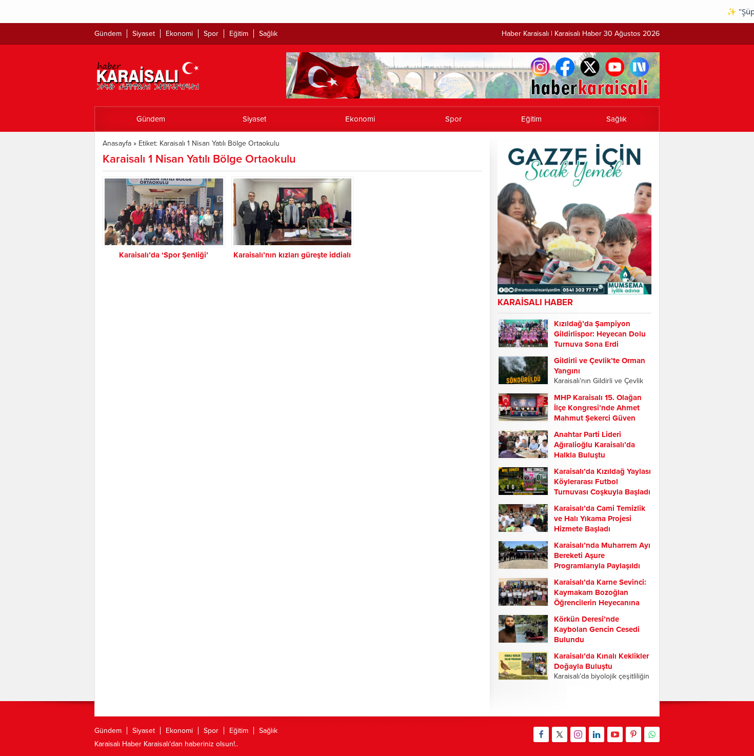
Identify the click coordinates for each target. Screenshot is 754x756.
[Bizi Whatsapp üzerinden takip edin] (652, 734)
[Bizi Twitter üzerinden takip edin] (559, 734)
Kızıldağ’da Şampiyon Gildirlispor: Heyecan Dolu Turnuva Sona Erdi (600, 334)
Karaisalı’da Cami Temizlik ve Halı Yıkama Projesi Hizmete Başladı (599, 518)
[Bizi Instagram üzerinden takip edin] (578, 734)
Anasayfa (117, 143)
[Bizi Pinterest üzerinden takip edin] (633, 734)
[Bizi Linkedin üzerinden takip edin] (596, 734)
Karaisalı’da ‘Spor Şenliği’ (163, 255)
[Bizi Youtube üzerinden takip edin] (615, 734)
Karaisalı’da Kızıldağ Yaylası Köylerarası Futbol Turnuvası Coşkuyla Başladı (602, 481)
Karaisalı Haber (118, 744)
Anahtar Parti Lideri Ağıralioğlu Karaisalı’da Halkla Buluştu (594, 445)
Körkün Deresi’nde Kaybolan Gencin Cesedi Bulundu (597, 629)
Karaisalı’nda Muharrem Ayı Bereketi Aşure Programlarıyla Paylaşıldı (602, 555)
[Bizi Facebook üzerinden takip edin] (541, 734)
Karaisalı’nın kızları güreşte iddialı (292, 255)
